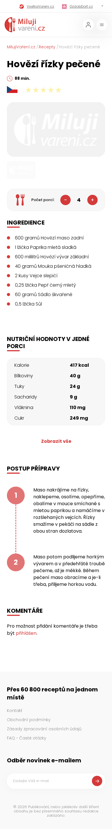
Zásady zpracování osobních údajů (44, 729)
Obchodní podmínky (29, 720)
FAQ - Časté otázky (26, 738)
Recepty (47, 47)
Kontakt (14, 710)
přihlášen (26, 633)
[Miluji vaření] (25, 24)
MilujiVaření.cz (21, 47)
